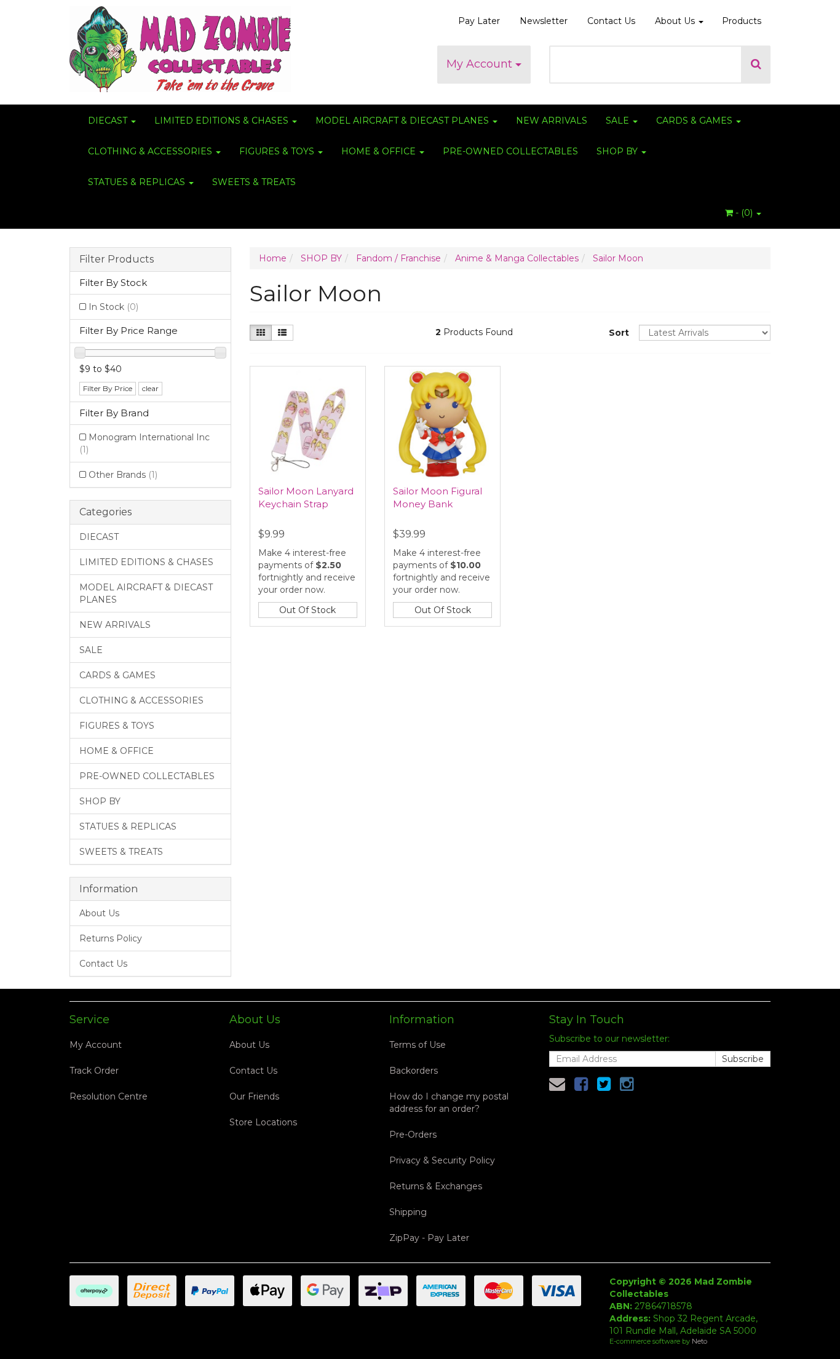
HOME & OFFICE (379, 151)
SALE (619, 120)
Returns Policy (110, 938)
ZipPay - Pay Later (429, 1237)
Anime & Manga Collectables (517, 258)
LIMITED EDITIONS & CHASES (222, 120)
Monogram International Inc (144, 443)
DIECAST (109, 120)
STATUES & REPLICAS (138, 182)
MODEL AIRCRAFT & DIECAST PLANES (403, 120)
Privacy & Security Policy (442, 1160)
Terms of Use (417, 1044)
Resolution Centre (108, 1096)
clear (150, 388)
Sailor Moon (618, 258)
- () (744, 212)
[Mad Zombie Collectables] (180, 45)
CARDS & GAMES (695, 120)
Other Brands (123, 474)
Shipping (408, 1212)
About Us (676, 20)
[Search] (756, 65)
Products (741, 20)
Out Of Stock (307, 610)
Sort (619, 332)
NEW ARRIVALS (551, 120)
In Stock (113, 306)
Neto (699, 1341)
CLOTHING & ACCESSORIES (151, 151)
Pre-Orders (413, 1134)
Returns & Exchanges (435, 1186)
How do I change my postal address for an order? (449, 1102)
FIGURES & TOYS (278, 151)
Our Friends (254, 1096)
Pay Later (479, 20)
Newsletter (544, 20)
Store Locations (263, 1122)
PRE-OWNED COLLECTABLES (510, 151)
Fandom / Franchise (398, 258)
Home (273, 258)
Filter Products (116, 259)
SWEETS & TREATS (254, 182)
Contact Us (611, 20)
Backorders (413, 1070)
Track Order (94, 1070)
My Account (480, 64)
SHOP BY (618, 151)
